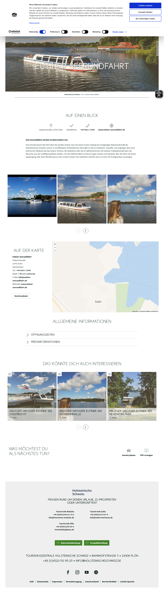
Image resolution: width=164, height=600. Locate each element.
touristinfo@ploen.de (64, 529)
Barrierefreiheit (109, 581)
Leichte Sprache (127, 581)
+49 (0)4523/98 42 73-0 (63, 514)
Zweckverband (92, 581)
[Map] (105, 276)
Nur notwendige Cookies (145, 19)
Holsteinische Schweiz (72, 94)
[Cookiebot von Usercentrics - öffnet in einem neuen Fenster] (14, 32)
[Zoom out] (55, 247)
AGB (31, 581)
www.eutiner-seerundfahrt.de (111, 129)
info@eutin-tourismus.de (101, 517)
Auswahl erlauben (145, 12)
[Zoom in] (55, 244)
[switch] (64, 32)
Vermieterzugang (74, 581)
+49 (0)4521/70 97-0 (99, 514)
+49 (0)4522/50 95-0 (65, 526)
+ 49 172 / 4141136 (26, 273)
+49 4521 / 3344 (87, 129)
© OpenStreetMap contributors (148, 311)
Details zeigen (118, 32)
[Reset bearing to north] (55, 250)
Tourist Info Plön (66, 523)
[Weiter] (85, 230)
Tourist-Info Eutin (98, 511)
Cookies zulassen (145, 5)
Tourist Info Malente (65, 511)
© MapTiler (135, 311)
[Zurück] (78, 230)
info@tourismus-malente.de (61, 517)
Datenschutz (42, 581)
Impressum (57, 581)
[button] (21, 296)
